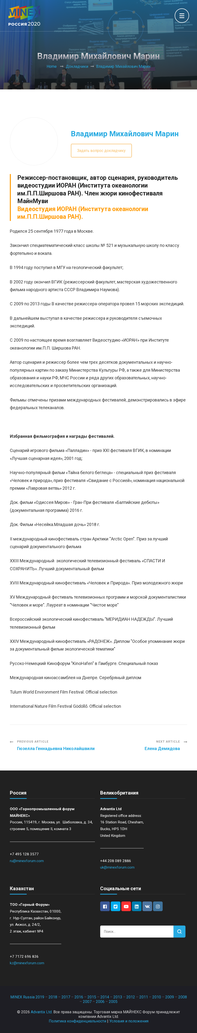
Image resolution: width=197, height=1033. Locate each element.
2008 (182, 997)
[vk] (147, 906)
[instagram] (158, 906)
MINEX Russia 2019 (27, 997)
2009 (169, 997)
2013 (117, 997)
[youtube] (126, 906)
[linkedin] (137, 906)
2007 (87, 1001)
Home (52, 66)
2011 (143, 997)
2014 (104, 997)
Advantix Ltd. (41, 1012)
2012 (130, 997)
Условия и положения (128, 1021)
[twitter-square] (115, 906)
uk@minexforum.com (117, 867)
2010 (156, 997)
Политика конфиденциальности (77, 1021)
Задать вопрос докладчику (101, 150)
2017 (66, 997)
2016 (78, 997)
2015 (91, 997)
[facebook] (105, 906)
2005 (113, 1001)
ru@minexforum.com (27, 861)
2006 (100, 1001)
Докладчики (77, 66)
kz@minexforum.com (27, 963)
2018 (53, 997)
